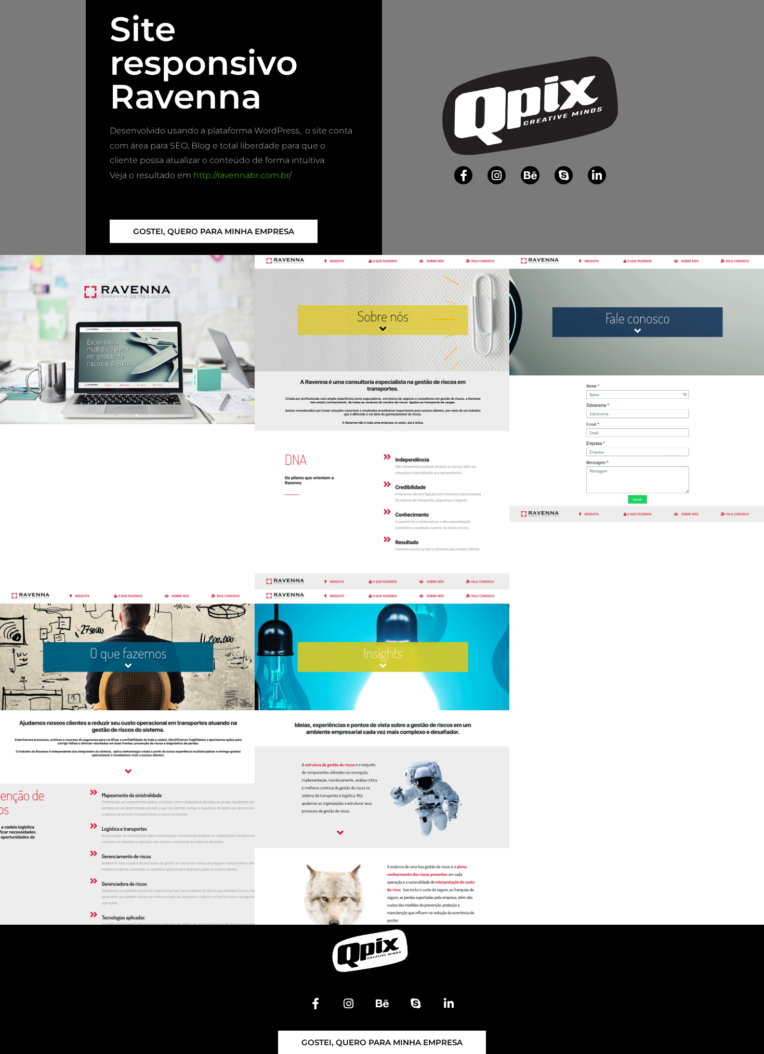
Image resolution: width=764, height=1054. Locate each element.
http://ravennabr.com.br (241, 175)
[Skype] (564, 175)
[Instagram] (497, 175)
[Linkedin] (597, 175)
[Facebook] (463, 175)
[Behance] (530, 175)
